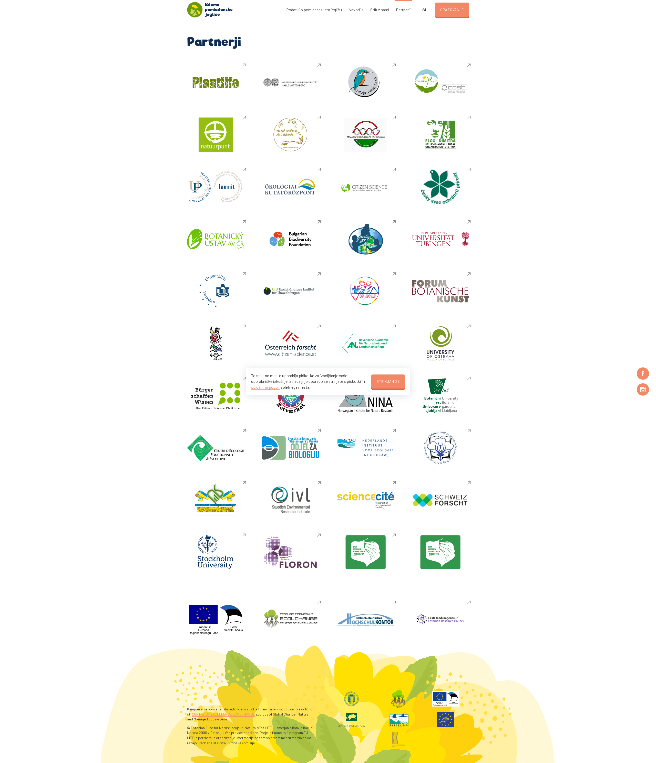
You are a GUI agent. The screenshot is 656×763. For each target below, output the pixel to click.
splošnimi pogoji (265, 387)
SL (424, 9)
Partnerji (403, 9)
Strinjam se (388, 381)
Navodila (356, 9)
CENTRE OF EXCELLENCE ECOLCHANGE (223, 714)
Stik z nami (379, 9)
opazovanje (452, 9)
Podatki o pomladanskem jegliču (314, 9)
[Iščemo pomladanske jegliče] (194, 9)
